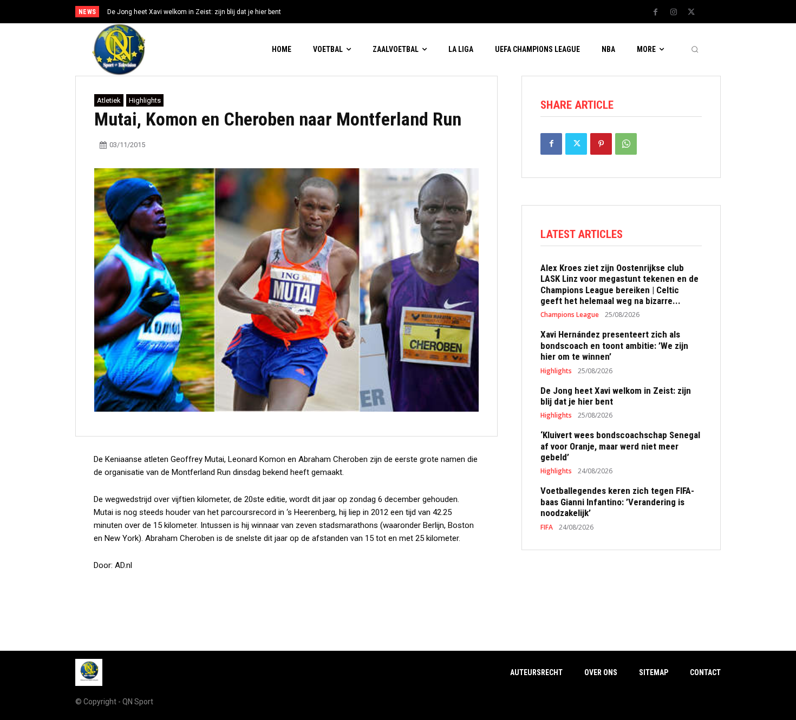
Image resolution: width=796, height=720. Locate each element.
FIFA (546, 527)
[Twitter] (691, 12)
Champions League (569, 315)
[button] (695, 50)
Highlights (145, 100)
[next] (434, 11)
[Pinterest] (601, 144)
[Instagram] (673, 12)
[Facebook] (655, 12)
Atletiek (109, 100)
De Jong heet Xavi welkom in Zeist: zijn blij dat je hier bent (194, 12)
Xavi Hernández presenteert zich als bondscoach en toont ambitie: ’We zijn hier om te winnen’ (614, 345)
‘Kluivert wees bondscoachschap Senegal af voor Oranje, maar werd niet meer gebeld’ (620, 446)
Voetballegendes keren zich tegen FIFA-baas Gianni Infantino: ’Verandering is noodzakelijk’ (617, 501)
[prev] (416, 11)
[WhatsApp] (626, 144)
